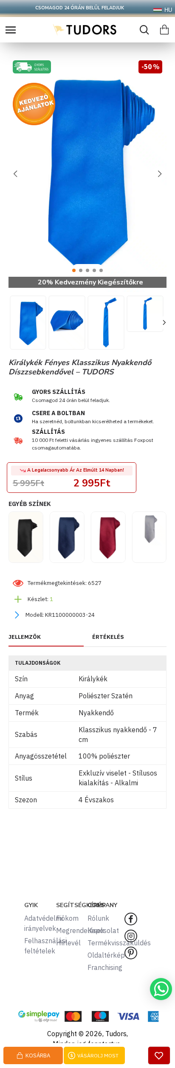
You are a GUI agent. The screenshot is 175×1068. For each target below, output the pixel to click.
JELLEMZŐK (24, 637)
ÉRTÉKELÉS (108, 637)
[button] (15, 173)
